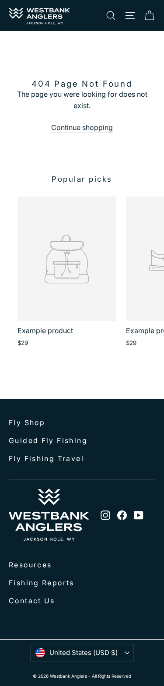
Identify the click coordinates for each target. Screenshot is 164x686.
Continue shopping (82, 127)
